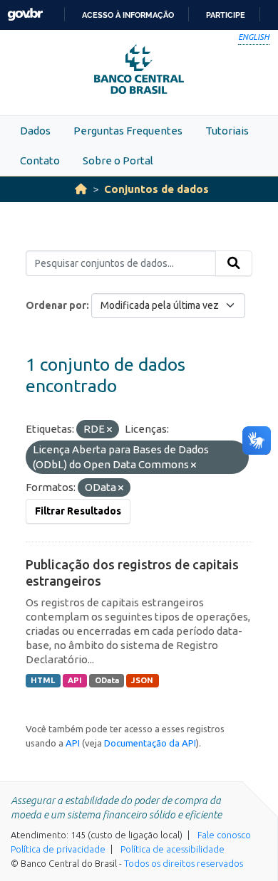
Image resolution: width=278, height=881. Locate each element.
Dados (35, 131)
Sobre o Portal (118, 160)
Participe (225, 15)
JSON (142, 680)
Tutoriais (227, 131)
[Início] (81, 189)
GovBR (25, 14)
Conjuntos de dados (156, 189)
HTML (43, 680)
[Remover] (109, 430)
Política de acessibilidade (172, 849)
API (75, 680)
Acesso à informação (128, 15)
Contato (40, 160)
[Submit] (233, 263)
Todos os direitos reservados (183, 863)
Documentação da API (150, 743)
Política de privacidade (58, 849)
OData (107, 680)
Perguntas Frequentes (127, 131)
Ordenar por (56, 305)
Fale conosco (224, 835)
